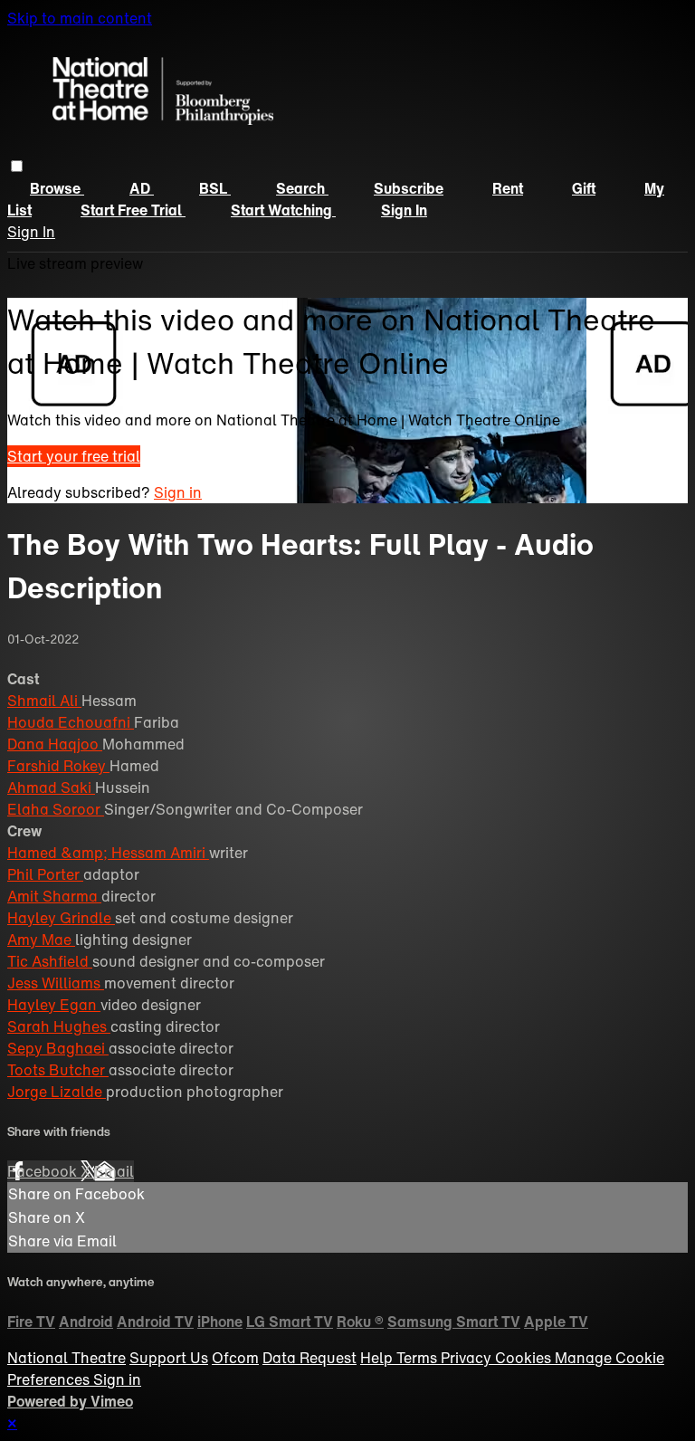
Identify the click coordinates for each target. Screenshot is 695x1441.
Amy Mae (41, 939)
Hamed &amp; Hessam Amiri (108, 853)
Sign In (31, 232)
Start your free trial (73, 456)
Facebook (44, 1171)
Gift (583, 188)
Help (378, 1358)
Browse (57, 188)
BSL (215, 188)
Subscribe (408, 188)
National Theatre (66, 1358)
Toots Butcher (58, 1070)
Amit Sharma (54, 896)
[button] (17, 166)
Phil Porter (45, 874)
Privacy (468, 1358)
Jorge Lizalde (56, 1091)
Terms (418, 1358)
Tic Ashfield (49, 961)
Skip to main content (79, 18)
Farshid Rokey (58, 766)
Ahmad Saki (51, 787)
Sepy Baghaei (58, 1048)
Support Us (168, 1358)
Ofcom (235, 1358)
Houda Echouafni (70, 722)
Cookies (525, 1358)
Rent (507, 188)
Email (114, 1171)
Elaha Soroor (55, 809)
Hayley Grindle (61, 918)
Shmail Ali (44, 700)
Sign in (404, 210)
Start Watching (283, 210)
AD (141, 188)
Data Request (309, 1358)
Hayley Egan (53, 1005)
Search (302, 188)
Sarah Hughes (58, 1026)
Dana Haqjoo (54, 744)
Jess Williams (55, 983)
